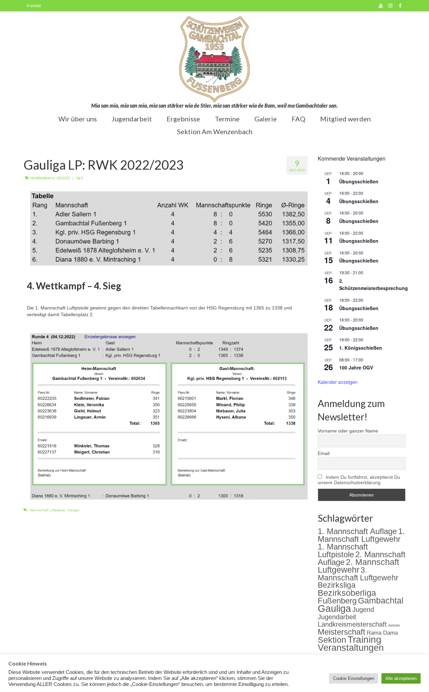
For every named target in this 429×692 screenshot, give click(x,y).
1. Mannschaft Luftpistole (45, 510)
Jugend (363, 609)
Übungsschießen (358, 181)
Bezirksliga (337, 585)
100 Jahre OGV (356, 367)
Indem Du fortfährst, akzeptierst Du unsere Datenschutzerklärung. (359, 479)
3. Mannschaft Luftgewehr (358, 574)
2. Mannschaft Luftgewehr (358, 566)
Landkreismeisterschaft (352, 624)
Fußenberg (337, 600)
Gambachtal (381, 600)
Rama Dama (382, 632)
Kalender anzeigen (338, 382)
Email (323, 453)
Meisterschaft (341, 631)
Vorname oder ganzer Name (348, 431)
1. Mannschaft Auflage (357, 531)
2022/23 (63, 178)
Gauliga (73, 510)
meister (394, 625)
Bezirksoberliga (347, 592)
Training (364, 639)
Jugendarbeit (337, 617)
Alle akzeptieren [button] (401, 678)
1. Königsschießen (360, 347)
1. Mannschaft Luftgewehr (361, 535)
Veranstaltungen (351, 648)
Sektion (332, 639)
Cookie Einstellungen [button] (353, 678)
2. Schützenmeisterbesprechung (373, 284)
